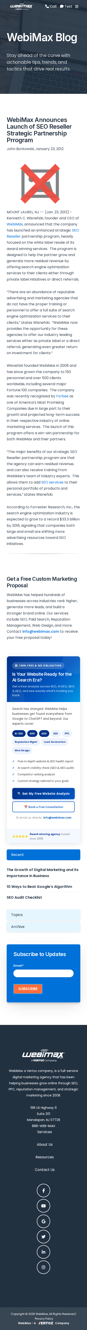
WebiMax (15, 224)
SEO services (52, 482)
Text (68, 6)
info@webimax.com (57, 817)
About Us (45, 1144)
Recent (17, 854)
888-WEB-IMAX (43, 1126)
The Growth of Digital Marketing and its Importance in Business (43, 872)
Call (52, 6)
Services (44, 1131)
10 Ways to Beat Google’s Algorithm (39, 886)
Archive (18, 926)
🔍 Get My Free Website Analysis (43, 793)
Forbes (62, 396)
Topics (17, 914)
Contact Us (45, 1169)
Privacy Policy (44, 1319)
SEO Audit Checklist (24, 897)
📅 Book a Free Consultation (43, 807)
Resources (44, 1157)
